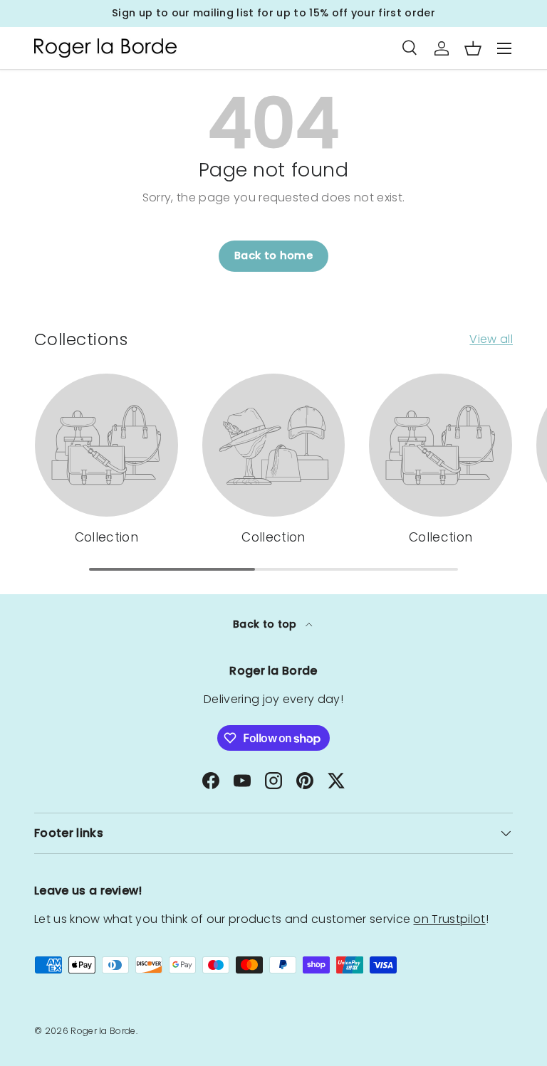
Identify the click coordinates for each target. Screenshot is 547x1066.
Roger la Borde (103, 1031)
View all (491, 339)
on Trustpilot (449, 919)
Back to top (266, 624)
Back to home (273, 255)
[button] (473, 48)
